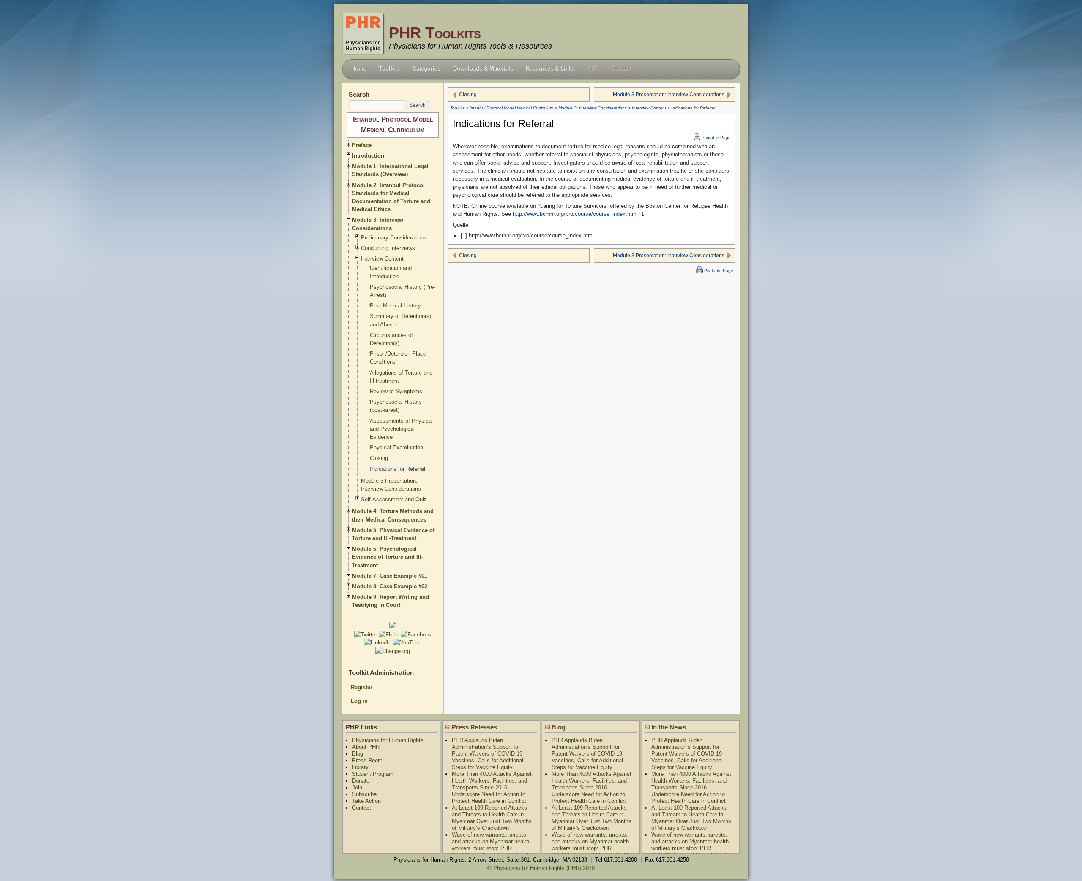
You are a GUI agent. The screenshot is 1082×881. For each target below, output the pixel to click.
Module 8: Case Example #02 (389, 586)
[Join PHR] (392, 626)
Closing (468, 95)
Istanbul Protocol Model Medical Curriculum (511, 108)
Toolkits (389, 68)
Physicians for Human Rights (388, 740)
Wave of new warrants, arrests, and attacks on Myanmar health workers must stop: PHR (490, 841)
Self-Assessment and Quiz (394, 499)
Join (357, 787)
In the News (668, 727)
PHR (593, 68)
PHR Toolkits (435, 32)
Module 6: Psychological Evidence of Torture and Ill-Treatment (387, 557)
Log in (359, 701)
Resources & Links (550, 68)
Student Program (372, 774)
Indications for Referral (397, 469)
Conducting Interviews (388, 248)
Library (360, 767)
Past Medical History (395, 305)
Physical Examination (396, 447)
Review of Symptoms (396, 391)
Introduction (368, 155)
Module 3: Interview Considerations (592, 108)
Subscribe (364, 794)
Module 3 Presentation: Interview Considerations (668, 95)
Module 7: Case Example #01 (389, 576)
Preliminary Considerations (393, 237)
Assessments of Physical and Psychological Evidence (401, 429)
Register (361, 687)
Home (358, 68)
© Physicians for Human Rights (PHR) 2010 (541, 868)
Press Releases (474, 727)
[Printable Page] (695, 137)
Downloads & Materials (483, 68)
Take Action (366, 801)
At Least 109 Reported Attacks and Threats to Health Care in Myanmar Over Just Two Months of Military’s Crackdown (492, 818)
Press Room (367, 760)
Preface (362, 145)
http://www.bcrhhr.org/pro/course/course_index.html (575, 214)
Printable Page (716, 137)
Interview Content (649, 108)
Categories (426, 68)
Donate (360, 781)
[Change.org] (392, 651)
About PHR (366, 747)
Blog (357, 753)
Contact (621, 68)
